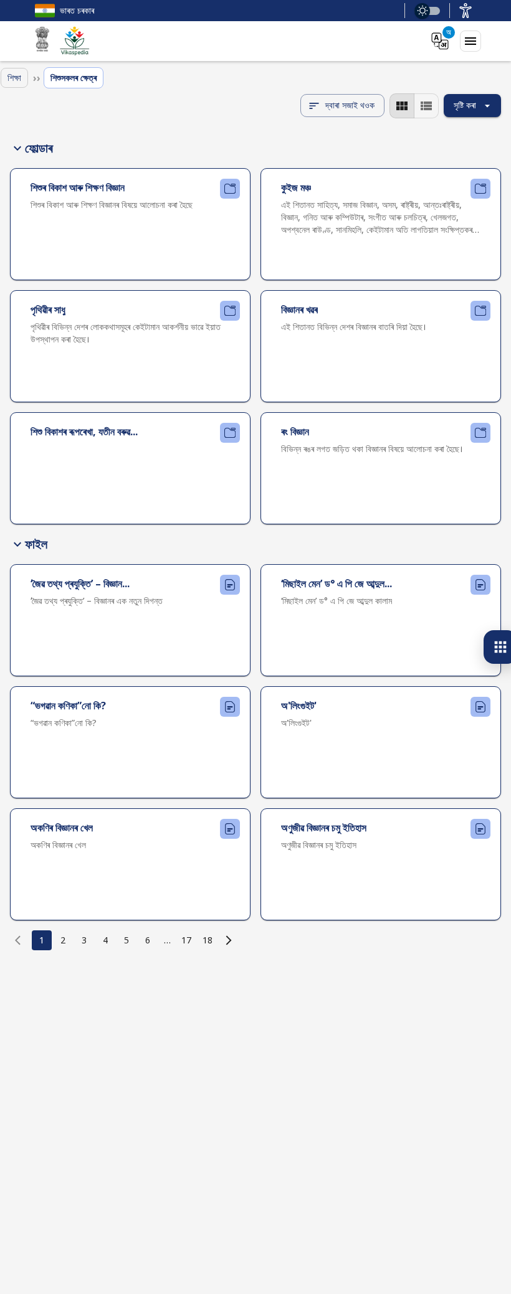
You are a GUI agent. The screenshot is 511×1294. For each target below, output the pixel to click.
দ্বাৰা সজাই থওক (350, 105)
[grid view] (401, 105)
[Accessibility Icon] (465, 10)
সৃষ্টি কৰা (465, 105)
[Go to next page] (229, 940)
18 (208, 940)
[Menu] (470, 41)
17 (186, 940)
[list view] (426, 105)
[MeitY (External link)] (42, 41)
